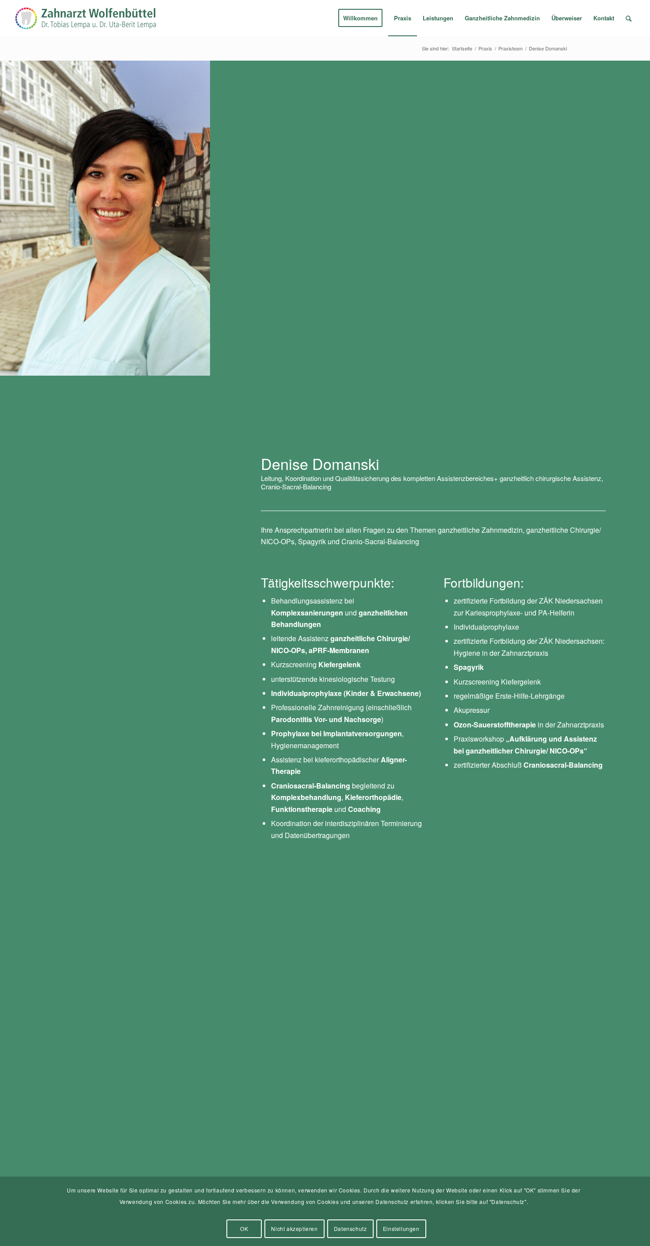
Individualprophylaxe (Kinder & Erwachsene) (346, 693)
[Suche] (628, 18)
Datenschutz (350, 1228)
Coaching (364, 809)
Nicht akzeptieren (294, 1228)
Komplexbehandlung (306, 797)
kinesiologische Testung (357, 679)
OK (244, 1228)
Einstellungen (401, 1228)
